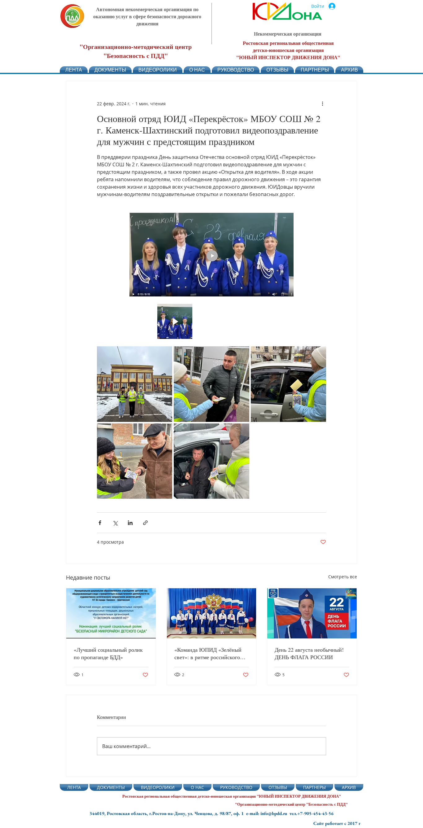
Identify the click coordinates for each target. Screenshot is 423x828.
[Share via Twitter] (115, 523)
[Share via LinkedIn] (130, 523)
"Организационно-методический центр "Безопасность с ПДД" (136, 51)
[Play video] (174, 321)
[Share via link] (145, 523)
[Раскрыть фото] (184, 312)
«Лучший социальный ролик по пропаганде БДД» (108, 653)
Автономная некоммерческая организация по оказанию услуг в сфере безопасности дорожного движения (147, 16)
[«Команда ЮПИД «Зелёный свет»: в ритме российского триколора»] (211, 613)
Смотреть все (342, 577)
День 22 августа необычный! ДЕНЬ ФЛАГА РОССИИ (309, 653)
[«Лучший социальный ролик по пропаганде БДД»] (111, 613)
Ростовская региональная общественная (288, 42)
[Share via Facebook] (100, 523)
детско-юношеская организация (288, 50)
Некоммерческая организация (287, 33)
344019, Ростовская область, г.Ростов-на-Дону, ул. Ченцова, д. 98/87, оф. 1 (167, 813)
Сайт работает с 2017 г (336, 823)
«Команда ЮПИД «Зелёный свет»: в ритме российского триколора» (208, 653)
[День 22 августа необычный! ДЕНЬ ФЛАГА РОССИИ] (312, 613)
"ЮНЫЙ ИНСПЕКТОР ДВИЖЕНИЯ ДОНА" (288, 57)
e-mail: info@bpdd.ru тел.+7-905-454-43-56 (290, 813)
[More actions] (322, 103)
